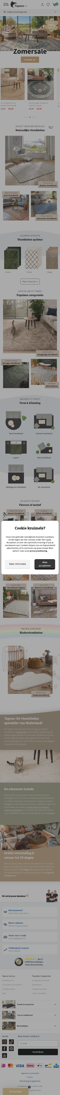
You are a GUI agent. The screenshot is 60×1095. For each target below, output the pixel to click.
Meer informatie (17, 564)
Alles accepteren (45, 564)
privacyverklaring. (39, 550)
